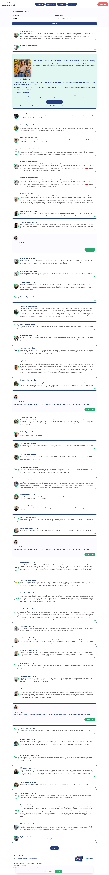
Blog (61, 4)
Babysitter (40, 4)
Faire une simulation (54, 102)
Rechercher (54, 23)
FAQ (72, 4)
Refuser (50, 871)
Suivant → (55, 848)
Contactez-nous (90, 250)
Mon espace (102, 4)
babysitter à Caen (30, 31)
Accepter (58, 871)
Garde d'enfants (50, 4)
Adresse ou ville (59, 15)
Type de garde (15, 15)
